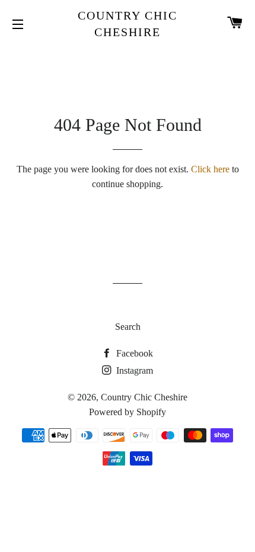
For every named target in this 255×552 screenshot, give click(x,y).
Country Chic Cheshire (127, 23)
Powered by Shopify (127, 412)
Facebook (133, 353)
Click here (210, 169)
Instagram (133, 370)
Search (128, 327)
